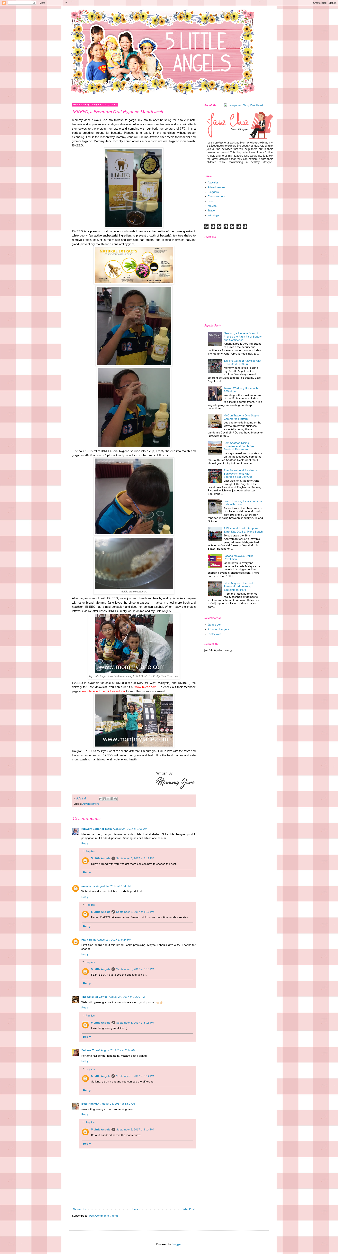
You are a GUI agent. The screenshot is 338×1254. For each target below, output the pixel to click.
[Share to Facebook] (112, 799)
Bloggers (213, 191)
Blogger (176, 1244)
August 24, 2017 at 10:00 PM (127, 996)
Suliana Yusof (90, 1050)
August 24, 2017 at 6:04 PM (113, 886)
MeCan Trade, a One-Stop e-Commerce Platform (242, 417)
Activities (213, 182)
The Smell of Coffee (94, 996)
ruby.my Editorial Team (96, 828)
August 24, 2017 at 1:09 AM (130, 828)
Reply (84, 843)
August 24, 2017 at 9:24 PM (114, 939)
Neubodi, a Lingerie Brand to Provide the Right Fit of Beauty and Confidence (243, 336)
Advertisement (90, 804)
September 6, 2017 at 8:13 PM (135, 911)
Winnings (213, 215)
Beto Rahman (90, 1103)
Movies (212, 205)
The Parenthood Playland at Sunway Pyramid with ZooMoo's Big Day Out (241, 473)
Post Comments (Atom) (103, 1215)
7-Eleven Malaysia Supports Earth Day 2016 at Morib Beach (243, 530)
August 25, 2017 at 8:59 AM (118, 1103)
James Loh (214, 624)
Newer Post (80, 1209)
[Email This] (101, 799)
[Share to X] (108, 799)
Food (211, 201)
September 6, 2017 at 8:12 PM (135, 858)
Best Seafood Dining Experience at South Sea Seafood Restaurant (239, 446)
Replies (90, 851)
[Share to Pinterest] (116, 799)
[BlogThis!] (104, 799)
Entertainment (216, 196)
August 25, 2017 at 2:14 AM (118, 1050)
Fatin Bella (88, 939)
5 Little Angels (100, 858)
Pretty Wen (214, 634)
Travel (211, 210)
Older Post (188, 1209)
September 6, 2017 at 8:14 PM (135, 1076)
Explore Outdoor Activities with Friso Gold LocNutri (242, 362)
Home (134, 1209)
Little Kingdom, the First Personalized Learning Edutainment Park (238, 586)
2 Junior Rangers (218, 629)
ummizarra (88, 886)
